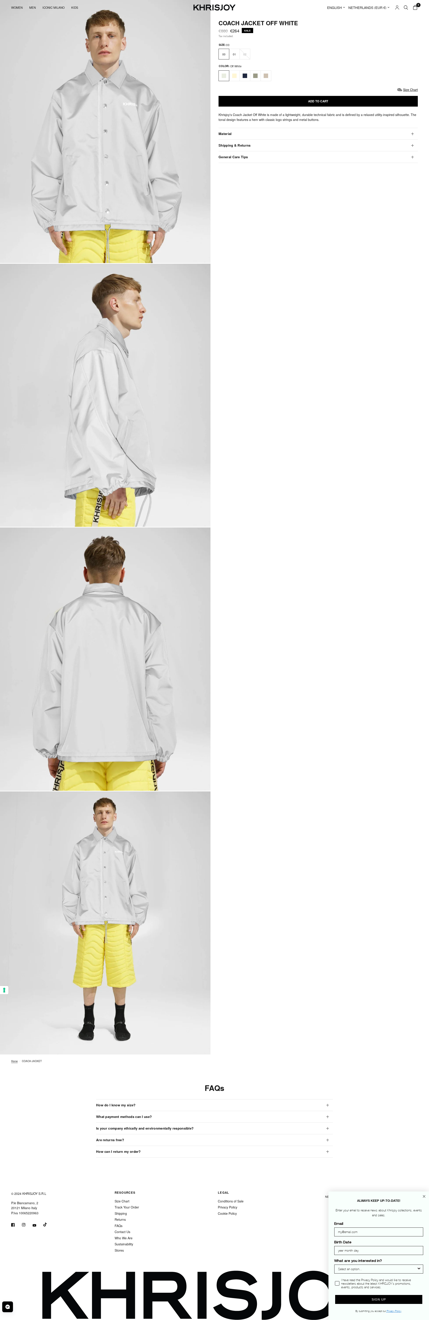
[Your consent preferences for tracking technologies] (4, 990)
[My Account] (397, 7)
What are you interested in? (358, 1261)
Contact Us (122, 1231)
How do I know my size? (116, 1105)
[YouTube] (37, 1225)
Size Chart (122, 1201)
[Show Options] (419, 1269)
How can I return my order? (118, 1151)
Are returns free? (110, 1139)
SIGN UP (379, 1299)
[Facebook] (16, 1225)
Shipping (121, 1213)
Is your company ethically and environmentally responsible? (144, 1128)
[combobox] (377, 1269)
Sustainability (124, 1244)
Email (338, 1224)
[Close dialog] (424, 1196)
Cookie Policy (227, 1213)
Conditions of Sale (231, 1201)
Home (14, 1061)
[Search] (406, 7)
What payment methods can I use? (124, 1116)
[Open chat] (7, 1306)
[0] (414, 7)
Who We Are (123, 1238)
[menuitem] (18, 7)
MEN (32, 7)
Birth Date (342, 1242)
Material (225, 133)
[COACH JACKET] (224, 75)
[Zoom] (201, 253)
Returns (120, 1219)
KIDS (74, 7)
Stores (119, 1250)
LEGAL (223, 1192)
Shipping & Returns (234, 145)
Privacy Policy (227, 1207)
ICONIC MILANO (53, 7)
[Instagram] (27, 1225)
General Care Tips (233, 156)
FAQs (118, 1225)
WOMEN (17, 7)
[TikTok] (48, 1224)
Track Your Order (127, 1207)
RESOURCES (125, 1192)
